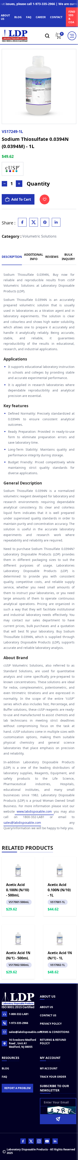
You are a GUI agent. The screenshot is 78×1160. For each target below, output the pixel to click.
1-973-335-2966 (18, 1023)
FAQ (28, 17)
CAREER (41, 17)
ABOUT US (5, 17)
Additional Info (33, 256)
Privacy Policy (51, 1024)
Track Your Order (53, 1077)
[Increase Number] (19, 183)
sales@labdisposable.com (22, 822)
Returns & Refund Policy (53, 1041)
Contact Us (48, 1015)
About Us (46, 1007)
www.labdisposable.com (34, 811)
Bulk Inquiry (68, 256)
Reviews (51, 257)
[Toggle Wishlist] (44, 199)
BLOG (18, 17)
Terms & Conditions (54, 1032)
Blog (5, 1068)
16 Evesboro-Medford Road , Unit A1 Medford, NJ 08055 (22, 1043)
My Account (48, 1068)
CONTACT (56, 17)
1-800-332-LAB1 (19, 1014)
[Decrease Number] (4, 183)
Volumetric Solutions (39, 236)
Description (12, 257)
